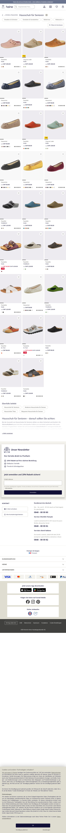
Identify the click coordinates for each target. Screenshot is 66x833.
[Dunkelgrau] (23, 107)
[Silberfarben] (23, 355)
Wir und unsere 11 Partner (9, 772)
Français (34, 553)
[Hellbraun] (23, 66)
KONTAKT (5, 503)
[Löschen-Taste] (33, 6)
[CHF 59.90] (11, 83)
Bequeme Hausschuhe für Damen (32, 411)
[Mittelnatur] (23, 310)
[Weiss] (1, 312)
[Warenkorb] (63, 7)
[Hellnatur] (23, 269)
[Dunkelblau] (1, 105)
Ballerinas (47, 19)
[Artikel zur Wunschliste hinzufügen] (18, 31)
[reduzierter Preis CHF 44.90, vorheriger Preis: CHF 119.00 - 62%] (33, 329)
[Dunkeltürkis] (27, 107)
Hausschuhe (14, 15)
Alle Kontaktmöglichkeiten (14, 514)
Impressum (36, 623)
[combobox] (27, 7)
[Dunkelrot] (3, 105)
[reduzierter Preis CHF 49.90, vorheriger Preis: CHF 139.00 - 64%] (11, 245)
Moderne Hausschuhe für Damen (35, 407)
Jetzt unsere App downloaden (33, 586)
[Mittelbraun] (3, 66)
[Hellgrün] (25, 66)
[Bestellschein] (50, 7)
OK (33, 825)
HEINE (4, 564)
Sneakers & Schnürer (10, 19)
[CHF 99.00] (33, 83)
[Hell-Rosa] (1, 66)
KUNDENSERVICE (8, 559)
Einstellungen (46, 830)
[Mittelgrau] (4, 105)
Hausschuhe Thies (10, 411)
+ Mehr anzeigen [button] (7, 433)
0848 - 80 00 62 (41, 540)
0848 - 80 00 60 (41, 512)
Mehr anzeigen (8, 488)
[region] (33, 800)
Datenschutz (27, 623)
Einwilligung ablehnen (22, 830)
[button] (3, 7)
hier (8, 783)
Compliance (44, 623)
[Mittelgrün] (25, 269)
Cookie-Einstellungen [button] (55, 623)
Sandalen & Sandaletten (30, 19)
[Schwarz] (6, 105)
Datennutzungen (56, 772)
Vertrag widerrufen (11, 623)
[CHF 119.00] (11, 204)
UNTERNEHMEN (8, 570)
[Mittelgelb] (7, 105)
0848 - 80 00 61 (41, 526)
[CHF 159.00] (11, 43)
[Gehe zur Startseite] (9, 7)
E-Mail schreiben (10, 509)
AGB (21, 623)
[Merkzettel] (57, 7)
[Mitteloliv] (28, 107)
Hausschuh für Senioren (11, 407)
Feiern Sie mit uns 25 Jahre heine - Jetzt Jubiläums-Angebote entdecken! (33, 2)
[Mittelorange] (25, 107)
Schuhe (8, 15)
